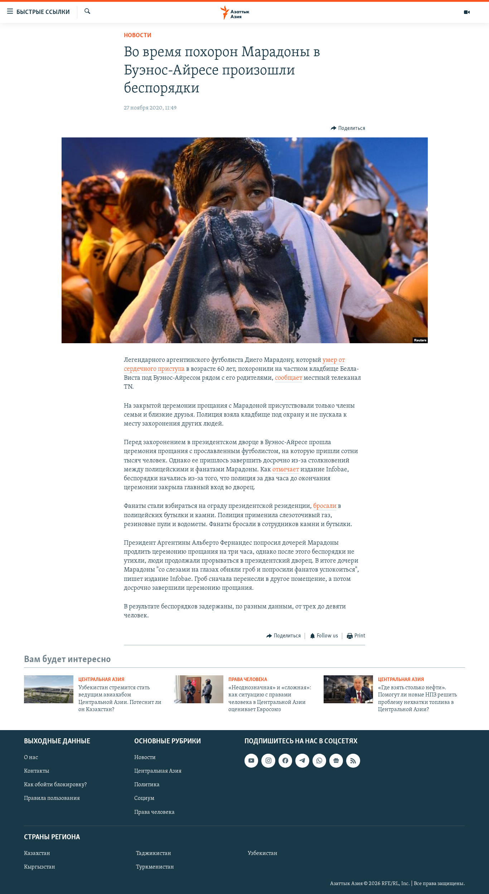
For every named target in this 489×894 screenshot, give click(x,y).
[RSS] (353, 760)
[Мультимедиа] (467, 12)
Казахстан (37, 853)
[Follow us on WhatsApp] (319, 760)
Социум (144, 798)
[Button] (348, 128)
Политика (147, 785)
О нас (31, 758)
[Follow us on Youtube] (251, 760)
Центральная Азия (101, 679)
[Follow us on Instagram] (268, 760)
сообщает (288, 378)
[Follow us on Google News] (336, 760)
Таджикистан (153, 853)
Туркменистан (155, 867)
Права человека (247, 679)
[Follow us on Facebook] (285, 760)
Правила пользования (52, 798)
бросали (325, 506)
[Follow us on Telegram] (302, 760)
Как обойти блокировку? (55, 785)
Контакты (36, 771)
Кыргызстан (39, 867)
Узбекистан (262, 853)
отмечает (285, 470)
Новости (137, 36)
